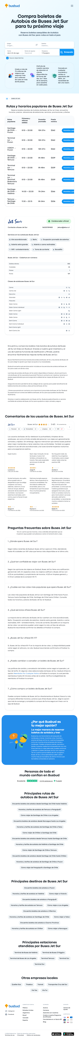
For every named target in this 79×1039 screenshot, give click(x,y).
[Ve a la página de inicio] (12, 6)
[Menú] (72, 6)
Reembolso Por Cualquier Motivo (26, 673)
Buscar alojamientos (16, 58)
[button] (36, 45)
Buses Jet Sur (33, 424)
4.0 (50, 429)
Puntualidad (29, 429)
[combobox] (19, 45)
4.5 (19, 429)
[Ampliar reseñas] (69, 427)
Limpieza (45, 429)
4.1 (35, 429)
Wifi (58, 429)
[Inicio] (7, 99)
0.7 (62, 429)
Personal (13, 429)
